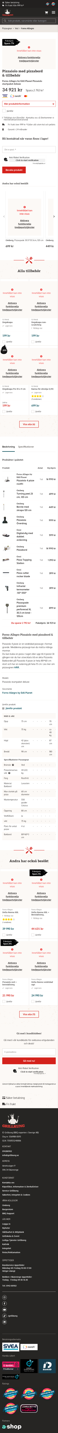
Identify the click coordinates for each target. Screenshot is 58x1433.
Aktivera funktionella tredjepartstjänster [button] (24, 224)
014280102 (7, 1151)
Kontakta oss (8, 1182)
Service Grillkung (10, 1190)
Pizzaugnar (7, 28)
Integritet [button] (6, 1248)
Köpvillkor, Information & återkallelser (20, 1186)
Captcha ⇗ (39, 163)
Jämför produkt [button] (13, 708)
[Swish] (28, 1347)
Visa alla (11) (29, 1014)
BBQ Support (8, 1213)
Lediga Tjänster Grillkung (14, 1240)
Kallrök (5, 1244)
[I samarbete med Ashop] (11, 1427)
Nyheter (6, 1228)
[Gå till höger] (54, 216)
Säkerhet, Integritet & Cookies (16, 1195)
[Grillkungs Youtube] (28, 1309)
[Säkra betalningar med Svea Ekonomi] (10, 1347)
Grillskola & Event (10, 1236)
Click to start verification (27, 160)
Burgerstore (7, 1209)
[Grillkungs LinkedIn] (29, 1322)
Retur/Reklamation (11, 1252)
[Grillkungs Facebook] (28, 1303)
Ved (16, 28)
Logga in (6, 1224)
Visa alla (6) (29, 424)
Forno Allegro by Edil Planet (17, 692)
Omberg (6, 1205)
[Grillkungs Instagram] (28, 1297)
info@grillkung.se (10, 1155)
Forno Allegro (27, 28)
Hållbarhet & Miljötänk (13, 1232)
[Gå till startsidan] (7, 12)
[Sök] (5, 20)
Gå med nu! (29, 1060)
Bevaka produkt (14, 170)
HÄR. (17, 667)
